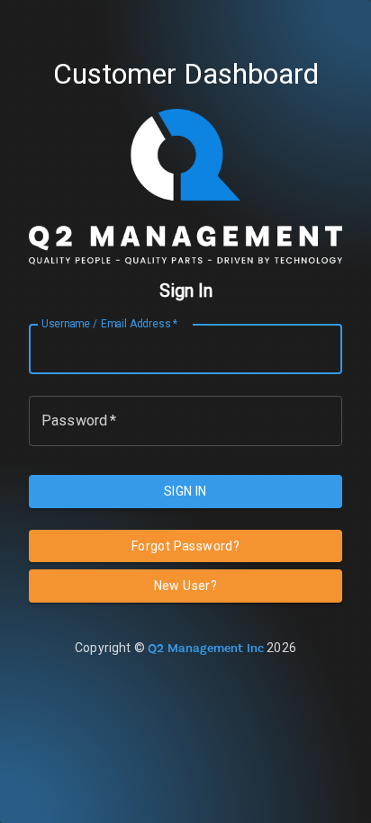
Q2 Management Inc (206, 648)
